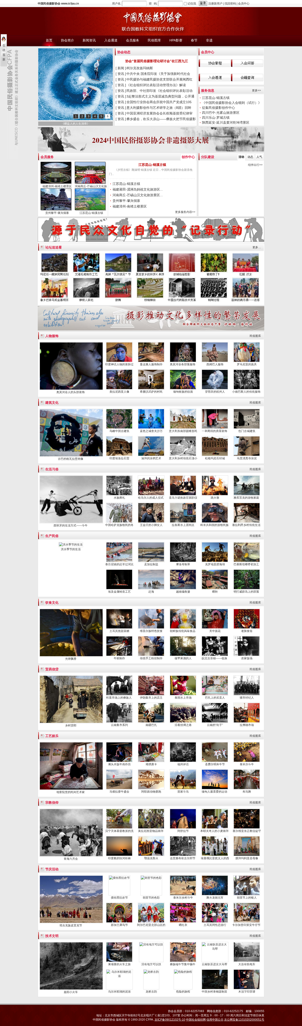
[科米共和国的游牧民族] (214, 522)
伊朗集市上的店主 (151, 697)
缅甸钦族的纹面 (183, 391)
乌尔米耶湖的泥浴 (119, 991)
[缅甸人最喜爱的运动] (214, 788)
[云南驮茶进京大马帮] (214, 948)
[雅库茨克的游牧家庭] (246, 494)
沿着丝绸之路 (183, 725)
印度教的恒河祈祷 (119, 858)
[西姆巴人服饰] (214, 361)
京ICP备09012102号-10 (170, 1019)
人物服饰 (52, 336)
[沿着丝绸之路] (183, 722)
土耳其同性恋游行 (215, 925)
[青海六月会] (71, 855)
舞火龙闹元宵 (214, 897)
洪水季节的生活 (71, 549)
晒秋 (215, 591)
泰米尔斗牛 (247, 764)
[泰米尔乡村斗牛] (183, 894)
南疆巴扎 (151, 725)
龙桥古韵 (151, 991)
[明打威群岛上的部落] (246, 588)
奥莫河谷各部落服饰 (183, 364)
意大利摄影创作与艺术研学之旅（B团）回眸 (159, 108)
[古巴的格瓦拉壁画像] (71, 455)
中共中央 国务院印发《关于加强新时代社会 (158, 74)
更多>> (256, 90)
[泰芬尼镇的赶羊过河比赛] (119, 561)
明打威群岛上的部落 (247, 591)
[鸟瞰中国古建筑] (119, 428)
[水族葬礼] (119, 494)
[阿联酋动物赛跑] (151, 788)
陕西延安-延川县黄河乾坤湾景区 (226, 122)
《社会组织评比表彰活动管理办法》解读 (156, 85)
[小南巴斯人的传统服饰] (246, 388)
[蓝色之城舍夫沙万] (151, 428)
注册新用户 (215, 3)
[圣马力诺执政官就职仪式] (183, 494)
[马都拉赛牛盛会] (119, 788)
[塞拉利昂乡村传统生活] (246, 522)
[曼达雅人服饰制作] (151, 361)
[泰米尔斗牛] (246, 761)
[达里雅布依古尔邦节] (183, 855)
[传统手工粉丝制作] (151, 655)
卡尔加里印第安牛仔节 (246, 925)
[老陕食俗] (246, 628)
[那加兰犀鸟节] (119, 922)
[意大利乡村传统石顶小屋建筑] (183, 455)
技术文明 (52, 936)
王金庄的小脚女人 (151, 525)
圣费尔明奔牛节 (215, 764)
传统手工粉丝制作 (151, 658)
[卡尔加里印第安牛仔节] (246, 922)
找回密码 (230, 3)
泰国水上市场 (183, 697)
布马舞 (247, 791)
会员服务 (47, 157)
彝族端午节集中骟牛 (183, 964)
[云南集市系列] (119, 722)
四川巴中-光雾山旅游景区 (220, 112)
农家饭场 (246, 658)
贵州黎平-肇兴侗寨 (57, 213)
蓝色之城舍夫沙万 (151, 431)
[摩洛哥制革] (183, 561)
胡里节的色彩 (151, 897)
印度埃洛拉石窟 (119, 458)
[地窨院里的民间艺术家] (71, 789)
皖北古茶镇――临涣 (215, 658)
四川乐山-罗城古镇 (216, 117)
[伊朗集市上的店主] (151, 694)
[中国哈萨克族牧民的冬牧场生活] (119, 522)
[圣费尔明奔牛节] (214, 761)
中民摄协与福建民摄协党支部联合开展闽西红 (159, 79)
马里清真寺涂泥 (247, 458)
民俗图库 (255, 336)
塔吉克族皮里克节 (70, 925)
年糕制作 (119, 658)
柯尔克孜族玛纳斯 (139, 68)
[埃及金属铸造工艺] (119, 588)
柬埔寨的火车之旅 (119, 964)
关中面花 (215, 631)
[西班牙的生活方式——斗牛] (71, 522)
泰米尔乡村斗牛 (183, 897)
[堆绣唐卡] (151, 761)
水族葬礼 (119, 497)
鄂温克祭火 (151, 858)
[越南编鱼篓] (183, 588)
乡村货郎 (70, 725)
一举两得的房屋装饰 (215, 431)
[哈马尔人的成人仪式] (151, 494)
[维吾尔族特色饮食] (151, 628)
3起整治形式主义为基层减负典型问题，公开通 (160, 96)
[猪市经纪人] (246, 694)
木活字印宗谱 (246, 991)
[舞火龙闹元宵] (214, 894)
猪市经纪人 (247, 697)
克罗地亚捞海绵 (215, 564)
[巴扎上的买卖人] (214, 694)
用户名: (116, 3)
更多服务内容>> (185, 212)
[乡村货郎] (71, 722)
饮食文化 (52, 602)
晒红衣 (183, 925)
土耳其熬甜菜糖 (119, 631)
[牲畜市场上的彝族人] (119, 694)
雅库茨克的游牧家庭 (247, 497)
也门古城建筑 (246, 431)
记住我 (192, 3)
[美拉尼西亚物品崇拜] (151, 828)
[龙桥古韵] (151, 971)
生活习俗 (52, 469)
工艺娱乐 (52, 736)
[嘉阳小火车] (71, 989)
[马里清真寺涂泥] (246, 455)
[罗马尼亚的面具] (246, 361)
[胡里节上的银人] (246, 894)
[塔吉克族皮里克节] (71, 922)
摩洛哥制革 (183, 564)
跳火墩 (215, 497)
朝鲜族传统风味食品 (183, 631)
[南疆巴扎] (151, 722)
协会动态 (123, 52)
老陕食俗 (246, 631)
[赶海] (151, 588)
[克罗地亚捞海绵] (214, 561)
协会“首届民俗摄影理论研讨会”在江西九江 (157, 61)
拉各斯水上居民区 (183, 525)
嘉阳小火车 (71, 992)
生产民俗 (52, 536)
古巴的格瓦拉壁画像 (71, 458)
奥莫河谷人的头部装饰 (70, 392)
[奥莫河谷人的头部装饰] (71, 389)
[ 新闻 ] (121, 68)
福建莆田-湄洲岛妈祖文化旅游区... (138, 189)
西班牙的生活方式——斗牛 (71, 525)
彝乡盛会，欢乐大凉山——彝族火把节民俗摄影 (161, 119)
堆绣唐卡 (151, 764)
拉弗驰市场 (247, 725)
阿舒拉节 (183, 831)
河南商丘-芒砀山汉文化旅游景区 (95, 186)
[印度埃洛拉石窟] (119, 455)
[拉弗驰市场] (246, 722)
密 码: (153, 3)
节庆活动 (52, 869)
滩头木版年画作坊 (119, 764)
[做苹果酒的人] (183, 655)
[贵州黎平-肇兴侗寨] (56, 200)
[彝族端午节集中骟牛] (183, 961)
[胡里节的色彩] (151, 877)
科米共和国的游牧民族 (214, 525)
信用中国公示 (214, 1019)
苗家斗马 (183, 791)
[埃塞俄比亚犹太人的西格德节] (214, 855)
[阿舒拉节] (183, 828)
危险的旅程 (183, 991)
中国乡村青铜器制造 (215, 991)
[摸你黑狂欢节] (119, 877)
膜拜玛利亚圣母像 (246, 858)
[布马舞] (246, 788)
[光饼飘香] (71, 655)
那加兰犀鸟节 (119, 925)
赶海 (151, 591)
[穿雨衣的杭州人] (214, 388)
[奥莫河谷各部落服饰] (183, 361)
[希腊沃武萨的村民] (151, 388)
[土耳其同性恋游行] (214, 922)
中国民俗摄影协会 (104, 1019)
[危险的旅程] (183, 971)
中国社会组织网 (196, 1019)
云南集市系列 (119, 725)
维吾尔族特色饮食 (151, 631)
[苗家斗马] (183, 788)
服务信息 (207, 90)
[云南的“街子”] (214, 722)
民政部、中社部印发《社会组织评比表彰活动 (159, 91)
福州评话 (183, 764)
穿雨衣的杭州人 (215, 391)
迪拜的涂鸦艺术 (151, 458)
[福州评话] (183, 761)
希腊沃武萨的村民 (151, 391)
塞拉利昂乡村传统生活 (246, 525)
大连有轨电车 (246, 964)
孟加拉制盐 (151, 564)
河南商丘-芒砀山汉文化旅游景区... (138, 195)
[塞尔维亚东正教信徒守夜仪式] (246, 828)
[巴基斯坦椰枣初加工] (246, 561)
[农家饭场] (246, 655)
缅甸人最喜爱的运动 (215, 791)
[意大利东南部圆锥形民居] (183, 428)
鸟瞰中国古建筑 (119, 431)
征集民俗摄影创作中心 (218, 108)
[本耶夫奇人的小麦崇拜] (214, 828)
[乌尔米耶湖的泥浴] (119, 976)
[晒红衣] (183, 922)
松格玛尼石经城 (215, 458)
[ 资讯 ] (121, 74)
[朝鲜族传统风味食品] (183, 628)
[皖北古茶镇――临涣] (214, 655)
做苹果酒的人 (183, 658)
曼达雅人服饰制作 (151, 364)
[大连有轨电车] (246, 961)
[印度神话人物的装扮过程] (119, 361)
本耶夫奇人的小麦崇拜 (214, 831)
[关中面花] (214, 628)
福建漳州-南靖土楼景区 (57, 186)
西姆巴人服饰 (214, 364)
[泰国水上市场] (183, 694)
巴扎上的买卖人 (215, 697)
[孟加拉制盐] (151, 561)
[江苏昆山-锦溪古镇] (91, 200)
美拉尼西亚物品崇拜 (151, 831)
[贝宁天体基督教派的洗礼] (119, 828)
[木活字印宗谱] (246, 988)
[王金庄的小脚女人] (151, 522)
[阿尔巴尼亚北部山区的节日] (151, 922)
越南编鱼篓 (183, 591)
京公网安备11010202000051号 (244, 1019)
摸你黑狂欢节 (119, 897)
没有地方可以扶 (151, 964)
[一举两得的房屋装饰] (214, 428)
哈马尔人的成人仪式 (151, 497)
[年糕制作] (119, 655)
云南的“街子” (215, 725)
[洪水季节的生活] (71, 544)
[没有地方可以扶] (151, 944)
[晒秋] (214, 588)
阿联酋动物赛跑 (151, 791)
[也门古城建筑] (246, 428)
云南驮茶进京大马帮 (215, 964)
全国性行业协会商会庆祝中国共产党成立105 (159, 102)
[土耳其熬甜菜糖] (119, 628)
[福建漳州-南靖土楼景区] (56, 173)
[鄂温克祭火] (151, 855)
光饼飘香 (70, 658)
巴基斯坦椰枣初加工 (247, 564)
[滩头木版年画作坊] (119, 761)
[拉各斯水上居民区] (183, 522)
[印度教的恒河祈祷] (119, 855)
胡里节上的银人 (247, 897)
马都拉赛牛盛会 (119, 791)
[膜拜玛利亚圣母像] (246, 855)
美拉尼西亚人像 (119, 391)
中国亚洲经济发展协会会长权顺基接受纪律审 (159, 113)
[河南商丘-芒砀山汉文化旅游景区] (91, 173)
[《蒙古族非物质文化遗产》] (92, 84)
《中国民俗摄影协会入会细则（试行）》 (232, 103)
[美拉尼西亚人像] (119, 388)
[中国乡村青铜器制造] (214, 988)
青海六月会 (71, 858)
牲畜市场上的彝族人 (119, 697)
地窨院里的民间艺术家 (70, 792)
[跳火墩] (214, 494)
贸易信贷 (52, 669)
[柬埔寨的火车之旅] (119, 961)
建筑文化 (52, 402)
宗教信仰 (52, 802)
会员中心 (243, 3)
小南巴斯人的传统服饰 (246, 391)
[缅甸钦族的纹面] (183, 388)
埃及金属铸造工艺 (119, 591)
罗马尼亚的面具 (247, 364)
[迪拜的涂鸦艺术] (151, 455)
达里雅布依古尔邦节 (183, 858)
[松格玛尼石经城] (214, 455)
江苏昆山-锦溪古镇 (216, 98)
